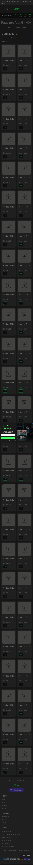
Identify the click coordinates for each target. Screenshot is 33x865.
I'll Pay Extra (8, 440)
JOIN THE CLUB (8, 437)
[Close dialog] (32, 423)
